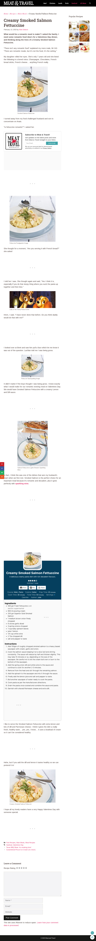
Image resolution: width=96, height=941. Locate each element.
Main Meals (22, 13)
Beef (45, 3)
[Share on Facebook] (2, 468)
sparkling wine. (22, 484)
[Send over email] (2, 473)
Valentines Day (18, 845)
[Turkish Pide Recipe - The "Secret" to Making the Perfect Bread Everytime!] (84, 36)
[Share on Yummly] (2, 477)
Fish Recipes (10, 843)
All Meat (83, 3)
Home (6, 13)
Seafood (74, 3)
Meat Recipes (30, 843)
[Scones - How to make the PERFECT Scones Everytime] (84, 47)
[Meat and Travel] (19, 3)
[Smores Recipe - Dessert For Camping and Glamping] (74, 47)
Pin (33, 588)
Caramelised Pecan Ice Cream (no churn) (20, 850)
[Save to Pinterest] (2, 464)
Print (24, 588)
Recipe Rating (9, 868)
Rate (42, 588)
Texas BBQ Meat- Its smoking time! (18, 847)
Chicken (52, 3)
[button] (90, 3)
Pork (67, 3)
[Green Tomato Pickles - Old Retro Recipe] (74, 26)
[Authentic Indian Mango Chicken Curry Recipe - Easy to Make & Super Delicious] (84, 26)
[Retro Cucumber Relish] (74, 36)
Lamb (60, 3)
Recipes (13, 13)
